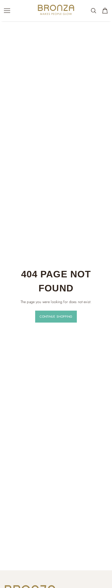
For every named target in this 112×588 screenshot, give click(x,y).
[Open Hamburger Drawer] (7, 11)
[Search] (93, 11)
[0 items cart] (105, 11)
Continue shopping (56, 316)
